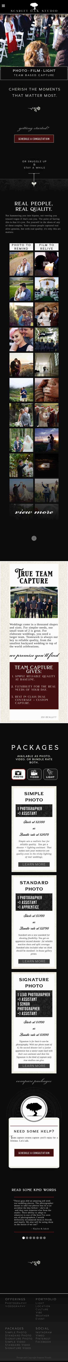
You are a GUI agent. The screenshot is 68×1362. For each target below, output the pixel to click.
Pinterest (43, 1338)
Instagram (44, 1332)
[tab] (18, 774)
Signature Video (18, 1348)
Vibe (39, 1312)
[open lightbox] (21, 264)
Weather (42, 1315)
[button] (3, 6)
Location (43, 1306)
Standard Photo (18, 1335)
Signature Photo (18, 1338)
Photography (16, 1303)
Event (40, 1319)
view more (34, 512)
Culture (42, 1309)
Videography (15, 1306)
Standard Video (17, 1345)
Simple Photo (16, 1332)
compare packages (34, 1081)
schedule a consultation (34, 139)
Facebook (43, 1342)
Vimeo (40, 1335)
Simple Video (15, 1342)
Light (40, 1303)
